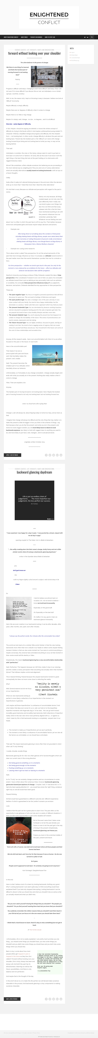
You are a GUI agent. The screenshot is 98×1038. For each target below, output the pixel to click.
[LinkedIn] (87, 37)
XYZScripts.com (56, 1036)
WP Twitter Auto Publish (43, 1036)
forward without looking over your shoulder (34, 53)
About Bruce (24, 37)
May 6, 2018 (9, 999)
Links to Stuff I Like (50, 37)
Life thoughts (32, 50)
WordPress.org (75, 60)
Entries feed (74, 55)
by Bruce (15, 455)
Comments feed (75, 57)
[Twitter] (85, 37)
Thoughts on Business (36, 37)
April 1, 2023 (9, 455)
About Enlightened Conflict (11, 37)
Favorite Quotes (20, 50)
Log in (72, 52)
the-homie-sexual (35, 930)
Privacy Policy (36, 1033)
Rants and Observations (45, 50)
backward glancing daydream (34, 472)
